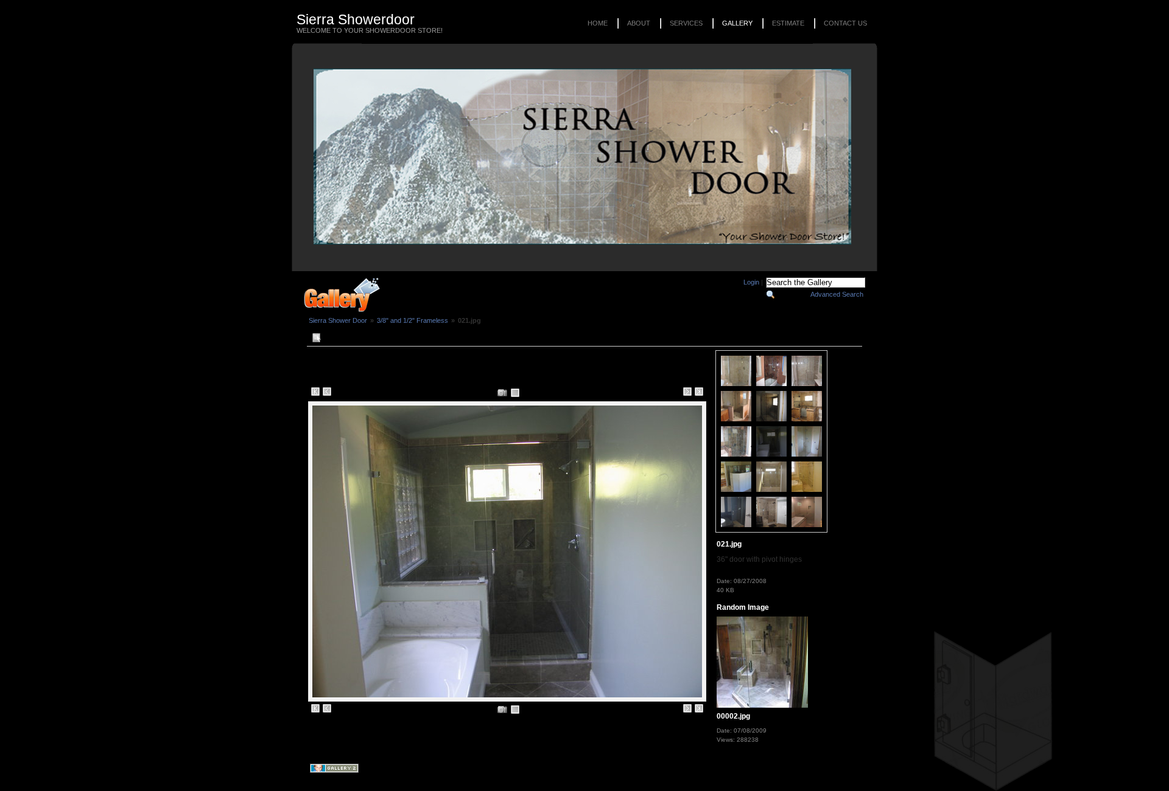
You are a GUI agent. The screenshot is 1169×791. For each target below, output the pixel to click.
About (638, 23)
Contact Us (845, 23)
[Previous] (327, 391)
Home (598, 23)
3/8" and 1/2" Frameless (412, 320)
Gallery (737, 23)
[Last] (699, 391)
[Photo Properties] (502, 393)
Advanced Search (836, 294)
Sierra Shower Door (338, 320)
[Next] (687, 391)
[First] (315, 391)
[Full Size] (515, 393)
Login (751, 282)
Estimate (788, 23)
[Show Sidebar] (316, 338)
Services (686, 23)
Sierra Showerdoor (356, 19)
